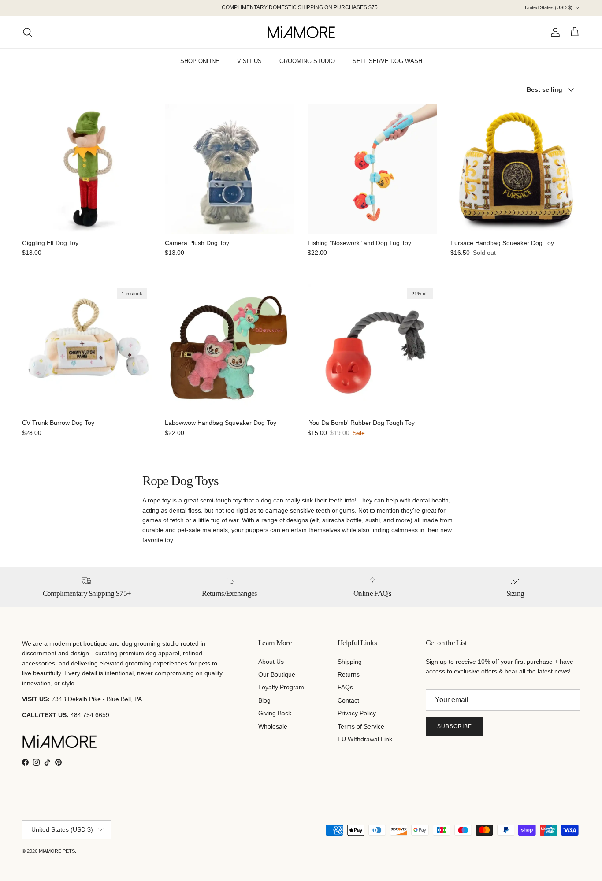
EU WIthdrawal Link (365, 739)
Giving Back (274, 713)
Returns (349, 674)
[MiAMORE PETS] (301, 32)
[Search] (27, 32)
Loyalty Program (281, 687)
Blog (264, 700)
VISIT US (249, 61)
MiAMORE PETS (57, 851)
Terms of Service (361, 726)
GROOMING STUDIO (307, 61)
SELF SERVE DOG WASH (387, 61)
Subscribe (454, 726)
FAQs (345, 687)
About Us (271, 661)
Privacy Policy (357, 713)
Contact (348, 700)
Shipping (350, 661)
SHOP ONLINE (199, 61)
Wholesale (272, 726)
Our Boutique (276, 674)
